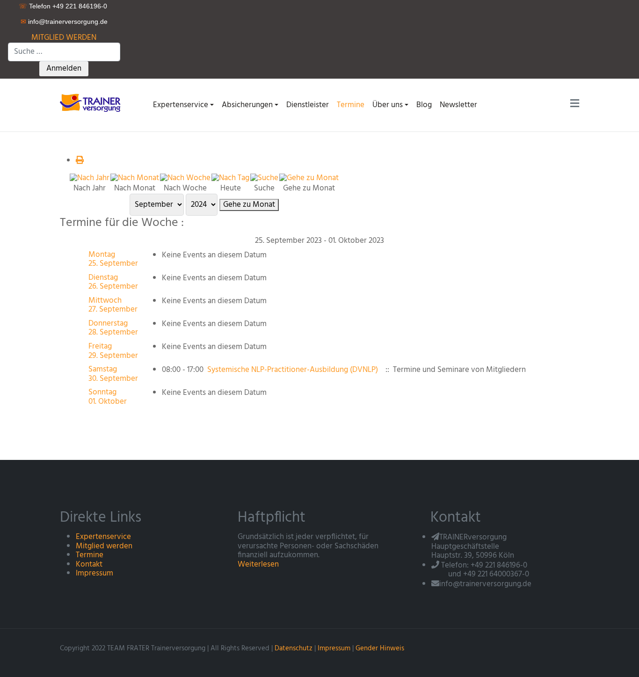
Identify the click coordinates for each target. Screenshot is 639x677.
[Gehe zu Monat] (309, 178)
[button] (183, 105)
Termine (89, 555)
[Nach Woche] (185, 178)
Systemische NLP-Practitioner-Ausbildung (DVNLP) (292, 370)
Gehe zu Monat (249, 205)
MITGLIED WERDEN (63, 37)
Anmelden (63, 68)
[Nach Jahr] (89, 178)
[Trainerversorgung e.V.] (93, 102)
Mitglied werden (104, 546)
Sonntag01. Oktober (107, 397)
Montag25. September (113, 259)
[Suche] (264, 178)
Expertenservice (103, 537)
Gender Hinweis (380, 648)
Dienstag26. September (113, 282)
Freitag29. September (113, 351)
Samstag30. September (113, 374)
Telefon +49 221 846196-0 (68, 6)
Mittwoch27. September (113, 305)
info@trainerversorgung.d (66, 21)
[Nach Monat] (134, 178)
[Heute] (230, 178)
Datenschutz (293, 648)
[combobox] (64, 52)
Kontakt (89, 564)
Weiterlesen (258, 564)
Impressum (94, 573)
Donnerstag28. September (113, 328)
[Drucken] (80, 160)
